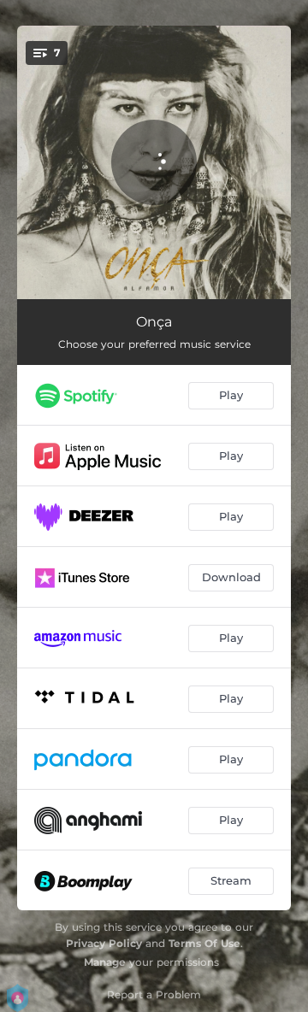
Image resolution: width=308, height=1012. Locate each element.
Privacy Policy (104, 943)
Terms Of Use (204, 943)
